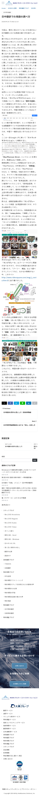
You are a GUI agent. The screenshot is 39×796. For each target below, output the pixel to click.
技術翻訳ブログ (8, 560)
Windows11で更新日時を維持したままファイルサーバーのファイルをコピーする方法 (19, 471)
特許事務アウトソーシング (14, 580)
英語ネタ (8, 556)
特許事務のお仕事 (11, 588)
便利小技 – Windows (12, 539)
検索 (3, 456)
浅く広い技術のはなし (12, 547)
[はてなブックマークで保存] (16, 403)
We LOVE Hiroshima (12, 514)
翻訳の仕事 (8, 551)
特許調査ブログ (8, 617)
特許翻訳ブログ (8, 605)
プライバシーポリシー (29, 789)
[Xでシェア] (4, 403)
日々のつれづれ (10, 543)
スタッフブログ (8, 510)
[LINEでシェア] (22, 403)
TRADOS (8, 564)
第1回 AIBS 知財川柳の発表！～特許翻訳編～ (17, 477)
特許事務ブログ (8, 572)
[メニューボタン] (3, 3)
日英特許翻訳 (9, 613)
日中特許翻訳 (7, 12)
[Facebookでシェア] (10, 403)
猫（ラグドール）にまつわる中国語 (14, 498)
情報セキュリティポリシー (11, 789)
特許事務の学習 (10, 593)
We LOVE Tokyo (10, 527)
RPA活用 (8, 576)
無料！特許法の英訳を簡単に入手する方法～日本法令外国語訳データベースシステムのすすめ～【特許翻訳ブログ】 (19, 490)
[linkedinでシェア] (28, 403)
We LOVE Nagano (11, 519)
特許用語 (8, 601)
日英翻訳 (8, 568)
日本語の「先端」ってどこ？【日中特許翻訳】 (17, 483)
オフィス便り (9, 531)
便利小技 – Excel (11, 535)
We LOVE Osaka (10, 523)
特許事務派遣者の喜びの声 (14, 597)
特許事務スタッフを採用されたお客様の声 (19, 584)
